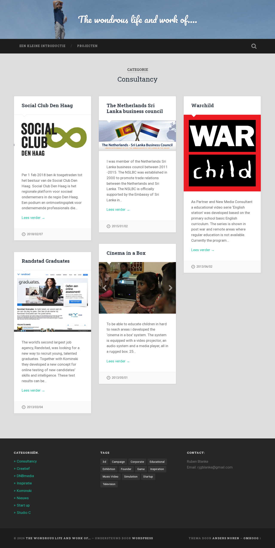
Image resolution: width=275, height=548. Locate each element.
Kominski (24, 490)
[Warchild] (222, 153)
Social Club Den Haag (47, 105)
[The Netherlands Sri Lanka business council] (137, 136)
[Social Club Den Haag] (52, 140)
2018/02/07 (35, 234)
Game (141, 469)
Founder (126, 469)
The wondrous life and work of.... (137, 19)
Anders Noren (225, 538)
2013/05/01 (120, 378)
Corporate (137, 461)
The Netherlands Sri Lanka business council (135, 108)
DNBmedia (25, 476)
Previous (104, 287)
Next (170, 287)
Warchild (202, 105)
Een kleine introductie (43, 46)
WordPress (142, 538)
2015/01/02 (120, 226)
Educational (157, 461)
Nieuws (23, 498)
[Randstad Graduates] (52, 301)
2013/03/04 (35, 407)
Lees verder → (33, 217)
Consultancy (27, 461)
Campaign (118, 461)
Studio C (24, 512)
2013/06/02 (204, 267)
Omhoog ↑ (252, 538)
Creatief (23, 468)
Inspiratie (24, 483)
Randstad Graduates (46, 261)
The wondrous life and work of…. (58, 538)
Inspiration (157, 469)
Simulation (131, 476)
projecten (87, 46)
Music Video (110, 476)
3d (104, 461)
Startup (148, 476)
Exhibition (109, 469)
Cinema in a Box (126, 253)
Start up (23, 505)
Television (109, 484)
